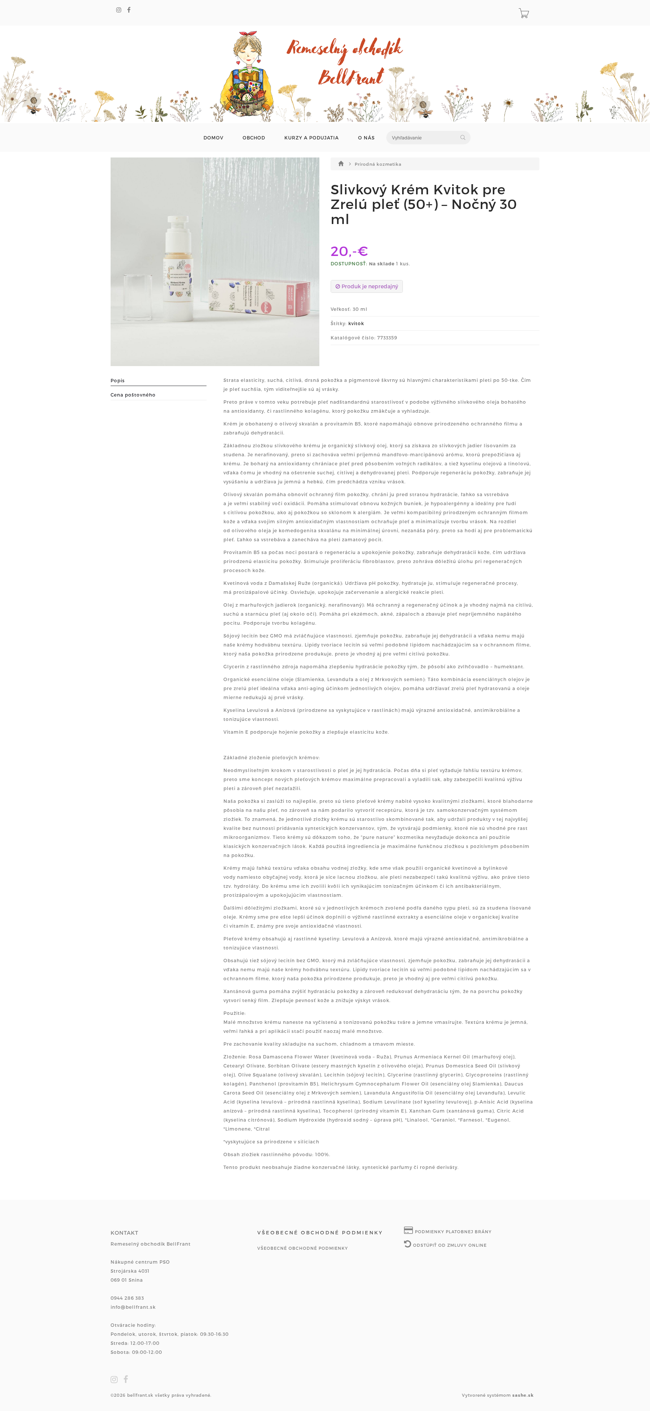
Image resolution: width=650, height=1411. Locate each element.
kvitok (356, 323)
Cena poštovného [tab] (133, 394)
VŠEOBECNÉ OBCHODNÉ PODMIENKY (302, 1248)
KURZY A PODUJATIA (311, 137)
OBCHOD (254, 137)
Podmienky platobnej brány (452, 1231)
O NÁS (366, 137)
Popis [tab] (118, 380)
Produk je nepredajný (369, 286)
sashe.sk (523, 1395)
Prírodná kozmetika (378, 164)
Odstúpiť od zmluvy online (449, 1245)
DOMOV (213, 137)
